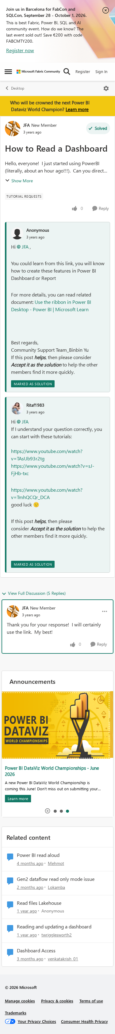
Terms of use (91, 1000)
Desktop (17, 88)
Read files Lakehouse (39, 903)
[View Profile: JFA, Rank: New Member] (12, 128)
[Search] (67, 71)
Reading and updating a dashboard (54, 927)
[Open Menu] (106, 88)
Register (82, 71)
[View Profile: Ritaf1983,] (17, 408)
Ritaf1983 (35, 405)
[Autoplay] (47, 811)
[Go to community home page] (38, 72)
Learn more (77, 109)
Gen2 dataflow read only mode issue (55, 879)
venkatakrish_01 (63, 959)
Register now (20, 50)
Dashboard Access (36, 950)
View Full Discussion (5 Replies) (37, 593)
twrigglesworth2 (56, 935)
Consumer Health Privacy (84, 1021)
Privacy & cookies (57, 1000)
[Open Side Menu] (8, 71)
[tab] (55, 811)
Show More (22, 181)
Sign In (101, 71)
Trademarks (15, 1012)
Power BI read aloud (38, 855)
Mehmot (56, 863)
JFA (26, 125)
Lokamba (56, 887)
